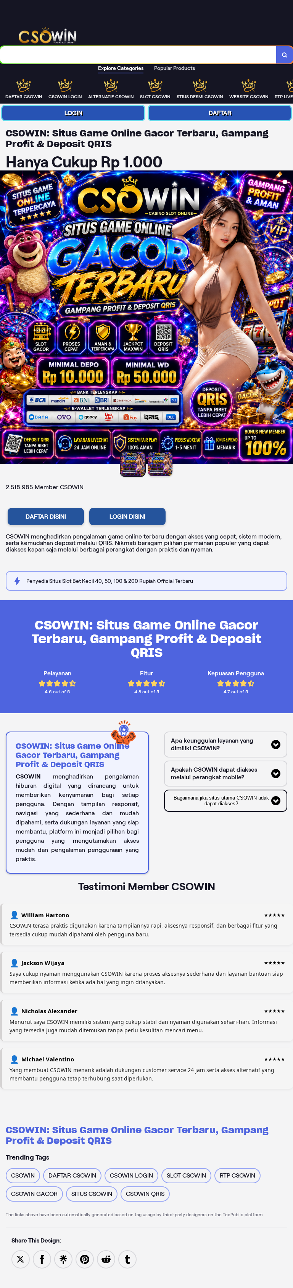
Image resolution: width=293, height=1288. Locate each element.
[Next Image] (287, 318)
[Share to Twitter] (20, 1259)
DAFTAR (220, 113)
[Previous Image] (6, 318)
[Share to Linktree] (63, 1259)
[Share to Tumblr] (127, 1259)
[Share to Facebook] (42, 1259)
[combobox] (138, 54)
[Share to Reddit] (106, 1259)
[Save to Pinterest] (85, 1259)
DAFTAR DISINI (46, 516)
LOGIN (73, 113)
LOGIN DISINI (127, 516)
